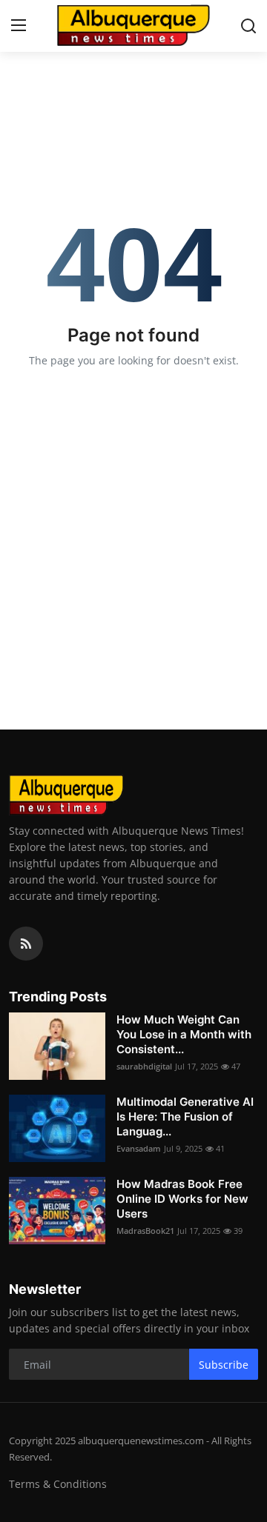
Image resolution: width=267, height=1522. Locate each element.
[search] (248, 26)
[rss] (26, 944)
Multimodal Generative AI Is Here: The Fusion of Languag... (185, 1116)
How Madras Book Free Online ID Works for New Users (182, 1199)
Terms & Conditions (58, 1484)
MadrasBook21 (145, 1230)
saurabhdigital (144, 1066)
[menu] (18, 26)
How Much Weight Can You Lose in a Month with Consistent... (183, 1034)
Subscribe (223, 1365)
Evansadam (138, 1148)
